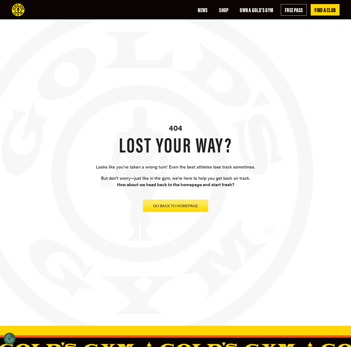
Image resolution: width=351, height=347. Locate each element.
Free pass (294, 10)
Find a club (325, 10)
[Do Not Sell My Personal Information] (10, 339)
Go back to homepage (175, 205)
